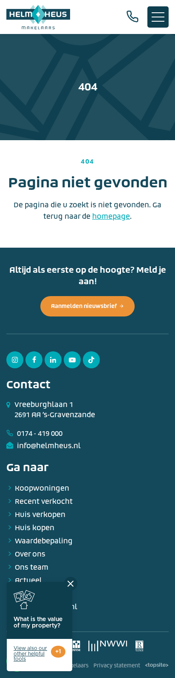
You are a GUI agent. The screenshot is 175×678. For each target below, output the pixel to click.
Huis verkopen (40, 515)
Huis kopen (34, 528)
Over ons (30, 554)
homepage (111, 216)
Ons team (31, 567)
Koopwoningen (42, 488)
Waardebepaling (44, 541)
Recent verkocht (44, 501)
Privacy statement (116, 666)
